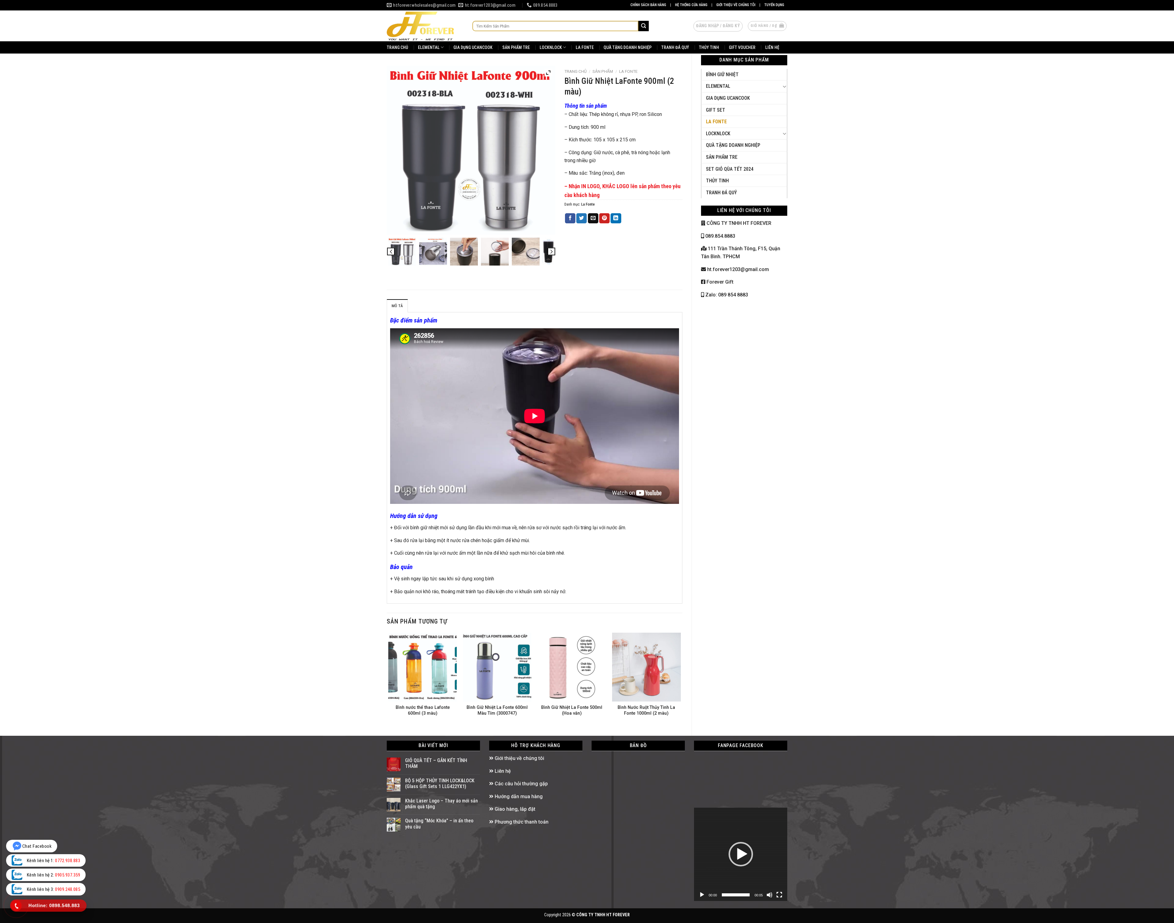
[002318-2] (495, 252)
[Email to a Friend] (593, 218)
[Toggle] (784, 86)
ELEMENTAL (429, 47)
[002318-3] (526, 252)
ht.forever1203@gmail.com (737, 269)
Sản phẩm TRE (516, 47)
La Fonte (585, 47)
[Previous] (388, 679)
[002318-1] (464, 252)
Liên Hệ (772, 47)
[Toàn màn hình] (779, 895)
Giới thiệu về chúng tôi (518, 758)
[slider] (736, 894)
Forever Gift (719, 282)
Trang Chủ (397, 47)
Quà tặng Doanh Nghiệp (733, 145)
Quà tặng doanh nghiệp (628, 47)
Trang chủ (575, 71)
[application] (740, 854)
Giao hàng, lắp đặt (514, 809)
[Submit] (643, 26)
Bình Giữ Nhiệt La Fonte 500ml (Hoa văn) (571, 710)
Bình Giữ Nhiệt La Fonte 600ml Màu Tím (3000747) (497, 710)
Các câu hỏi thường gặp (520, 784)
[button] (741, 854)
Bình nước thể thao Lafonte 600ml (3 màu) (423, 710)
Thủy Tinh (709, 47)
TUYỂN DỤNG (774, 5)
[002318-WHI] (433, 252)
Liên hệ (502, 771)
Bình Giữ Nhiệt (722, 74)
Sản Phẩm (603, 71)
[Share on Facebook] (570, 218)
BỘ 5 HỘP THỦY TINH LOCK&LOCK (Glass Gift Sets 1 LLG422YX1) (439, 783)
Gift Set (715, 110)
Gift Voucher (742, 47)
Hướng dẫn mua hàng (518, 796)
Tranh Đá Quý (675, 47)
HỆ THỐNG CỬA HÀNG (691, 5)
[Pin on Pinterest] (604, 218)
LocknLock (551, 47)
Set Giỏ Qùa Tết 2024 (729, 169)
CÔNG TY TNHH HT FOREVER (738, 223)
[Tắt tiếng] (769, 895)
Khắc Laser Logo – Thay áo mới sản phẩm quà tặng (441, 803)
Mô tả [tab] (397, 305)
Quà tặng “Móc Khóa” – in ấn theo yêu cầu (439, 823)
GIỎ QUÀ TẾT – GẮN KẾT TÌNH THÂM (436, 763)
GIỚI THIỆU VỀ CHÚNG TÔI (735, 5)
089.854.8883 (719, 236)
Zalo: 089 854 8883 (726, 295)
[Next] (680, 679)
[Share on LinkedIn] (616, 218)
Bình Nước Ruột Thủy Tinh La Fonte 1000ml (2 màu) (646, 710)
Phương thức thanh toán (520, 822)
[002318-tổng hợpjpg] (402, 252)
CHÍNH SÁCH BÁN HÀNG (648, 5)
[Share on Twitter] (581, 218)
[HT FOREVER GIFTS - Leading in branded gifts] (425, 26)
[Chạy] (702, 895)
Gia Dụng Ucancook (473, 47)
